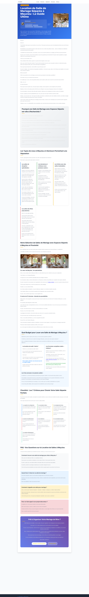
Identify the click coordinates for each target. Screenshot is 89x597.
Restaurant (42, 1)
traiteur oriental (51, 282)
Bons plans (53, 1)
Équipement (48, 1)
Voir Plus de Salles (52, 543)
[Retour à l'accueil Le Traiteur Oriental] (21, 2)
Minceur (57, 1)
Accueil (37, 1)
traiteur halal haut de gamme (51, 359)
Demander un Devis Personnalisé (39, 543)
